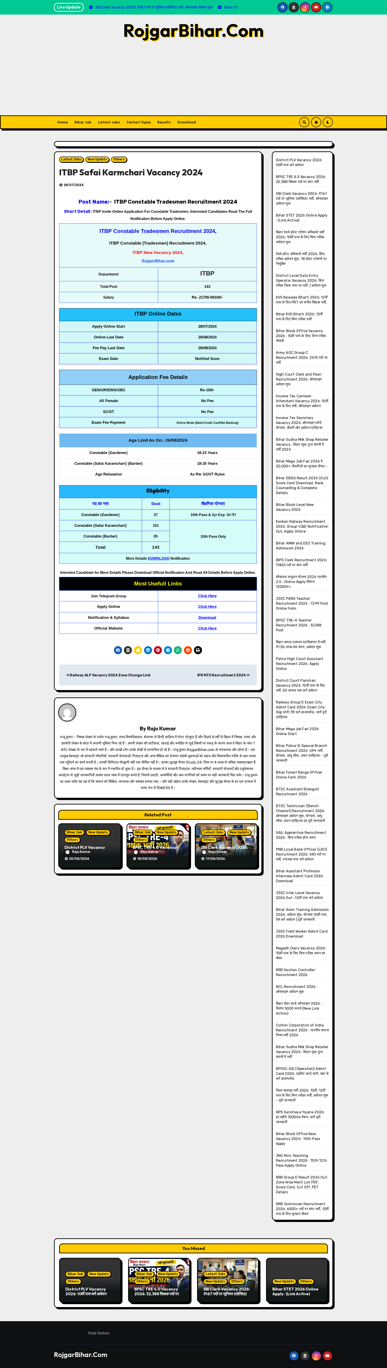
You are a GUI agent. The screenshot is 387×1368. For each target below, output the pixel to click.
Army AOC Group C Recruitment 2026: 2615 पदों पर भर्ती (302, 358)
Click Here (207, 596)
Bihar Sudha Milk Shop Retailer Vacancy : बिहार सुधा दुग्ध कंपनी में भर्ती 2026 (302, 444)
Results (164, 122)
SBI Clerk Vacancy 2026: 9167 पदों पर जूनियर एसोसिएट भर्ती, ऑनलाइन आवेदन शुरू (302, 198)
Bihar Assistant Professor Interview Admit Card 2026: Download (300, 876)
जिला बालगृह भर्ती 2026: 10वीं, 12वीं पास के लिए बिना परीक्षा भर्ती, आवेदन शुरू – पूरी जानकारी (302, 1095)
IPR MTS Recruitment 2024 (222, 675)
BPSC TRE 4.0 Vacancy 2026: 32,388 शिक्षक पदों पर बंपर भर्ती (156, 1293)
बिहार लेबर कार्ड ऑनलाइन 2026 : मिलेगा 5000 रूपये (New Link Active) (299, 1008)
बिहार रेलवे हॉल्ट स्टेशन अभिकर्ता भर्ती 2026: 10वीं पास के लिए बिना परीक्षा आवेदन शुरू (300, 237)
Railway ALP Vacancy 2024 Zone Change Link (109, 675)
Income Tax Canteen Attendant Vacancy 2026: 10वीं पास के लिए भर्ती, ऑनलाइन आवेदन (302, 401)
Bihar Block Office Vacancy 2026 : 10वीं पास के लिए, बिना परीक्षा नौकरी (301, 336)
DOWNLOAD (159, 558)
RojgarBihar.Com (193, 30)
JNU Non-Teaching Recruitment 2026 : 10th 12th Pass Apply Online (301, 1160)
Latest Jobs (109, 122)
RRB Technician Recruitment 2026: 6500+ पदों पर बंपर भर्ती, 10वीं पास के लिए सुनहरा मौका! (302, 1209)
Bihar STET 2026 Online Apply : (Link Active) (295, 1291)
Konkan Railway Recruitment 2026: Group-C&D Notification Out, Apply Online (302, 526)
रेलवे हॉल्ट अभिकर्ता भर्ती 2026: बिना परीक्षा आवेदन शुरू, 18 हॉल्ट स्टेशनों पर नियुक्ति (301, 259)
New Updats (97, 159)
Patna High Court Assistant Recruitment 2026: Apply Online (299, 664)
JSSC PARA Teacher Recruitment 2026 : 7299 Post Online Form (302, 603)
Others (119, 159)
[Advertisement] (193, 81)
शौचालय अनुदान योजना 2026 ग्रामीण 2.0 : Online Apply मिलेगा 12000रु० (301, 582)
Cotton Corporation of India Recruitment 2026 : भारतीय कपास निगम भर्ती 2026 (302, 1030)
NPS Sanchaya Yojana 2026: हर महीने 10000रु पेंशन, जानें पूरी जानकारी (300, 1117)
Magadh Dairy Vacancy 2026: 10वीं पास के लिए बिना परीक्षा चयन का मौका (301, 953)
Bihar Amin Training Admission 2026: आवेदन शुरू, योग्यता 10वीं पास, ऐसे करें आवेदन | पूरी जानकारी (302, 915)
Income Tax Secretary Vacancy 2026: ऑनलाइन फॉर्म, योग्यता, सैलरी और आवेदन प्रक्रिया (299, 423)
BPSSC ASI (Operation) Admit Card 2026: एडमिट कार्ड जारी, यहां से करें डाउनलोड (302, 1074)
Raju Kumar (161, 728)
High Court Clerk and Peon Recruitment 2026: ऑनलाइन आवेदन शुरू (299, 379)
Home (62, 122)
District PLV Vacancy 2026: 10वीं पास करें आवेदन (86, 1291)
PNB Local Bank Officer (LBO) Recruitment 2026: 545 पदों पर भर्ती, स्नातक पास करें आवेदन (301, 854)
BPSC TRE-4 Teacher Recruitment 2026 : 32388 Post (299, 625)
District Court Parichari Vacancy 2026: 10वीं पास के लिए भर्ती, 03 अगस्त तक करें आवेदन (300, 685)
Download (187, 122)
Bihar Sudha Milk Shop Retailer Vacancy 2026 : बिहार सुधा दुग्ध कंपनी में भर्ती (302, 1052)
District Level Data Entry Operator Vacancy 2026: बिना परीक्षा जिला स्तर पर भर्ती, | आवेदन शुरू (301, 280)
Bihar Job (83, 122)
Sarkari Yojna (139, 122)
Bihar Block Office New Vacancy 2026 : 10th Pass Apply (298, 1139)
